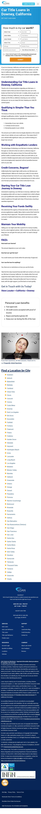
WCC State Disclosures (7, 695)
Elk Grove (10, 416)
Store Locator (7, 290)
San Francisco (12, 531)
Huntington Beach (13, 450)
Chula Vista (11, 392)
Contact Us (24, 635)
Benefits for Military (7, 648)
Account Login (6, 645)
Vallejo (9, 572)
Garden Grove (11, 439)
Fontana (10, 426)
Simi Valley (11, 552)
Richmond (10, 504)
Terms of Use (20, 792)
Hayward (10, 446)
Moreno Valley (12, 470)
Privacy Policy (27, 55)
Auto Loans (5, 626)
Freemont (10, 429)
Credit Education (25, 632)
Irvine (9, 453)
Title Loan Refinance (7, 635)
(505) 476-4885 (18, 758)
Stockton (10, 555)
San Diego (10, 528)
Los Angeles (11, 463)
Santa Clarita (11, 541)
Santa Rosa (11, 548)
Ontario (9, 484)
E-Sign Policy (17, 55)
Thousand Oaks (12, 565)
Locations (4, 651)
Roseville (10, 511)
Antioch (9, 378)
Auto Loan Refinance (7, 629)
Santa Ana (10, 538)
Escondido (10, 419)
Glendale (10, 443)
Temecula (10, 562)
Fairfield (9, 422)
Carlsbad (10, 388)
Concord (10, 399)
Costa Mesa (11, 405)
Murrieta (10, 473)
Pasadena (10, 494)
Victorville (10, 576)
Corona (9, 402)
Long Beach (11, 460)
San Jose (10, 535)
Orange (9, 487)
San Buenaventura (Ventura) (16, 524)
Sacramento (11, 514)
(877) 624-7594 (22, 610)
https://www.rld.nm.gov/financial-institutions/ (13, 760)
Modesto (10, 467)
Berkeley (10, 385)
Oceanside (10, 480)
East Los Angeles (13, 412)
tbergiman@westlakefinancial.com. (13, 747)
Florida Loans (5, 638)
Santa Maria (11, 545)
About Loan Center (26, 645)
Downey (9, 409)
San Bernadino (12, 521)
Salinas (9, 518)
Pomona (10, 497)
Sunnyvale (10, 558)
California (20, 290)
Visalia (9, 579)
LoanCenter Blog (25, 629)
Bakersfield (10, 382)
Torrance (10, 569)
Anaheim (10, 375)
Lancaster (10, 456)
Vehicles (4, 654)
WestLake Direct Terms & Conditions (12, 796)
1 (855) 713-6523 (28, 4)
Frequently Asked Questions (13, 363)
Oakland (10, 477)
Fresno (9, 433)
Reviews (23, 651)
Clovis (9, 395)
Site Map (4, 792)
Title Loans (5, 632)
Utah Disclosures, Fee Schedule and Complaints (15, 806)
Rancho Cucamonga (14, 501)
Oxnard (9, 490)
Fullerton (10, 436)
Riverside (10, 507)
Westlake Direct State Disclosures (25, 695)
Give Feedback (25, 648)
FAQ (22, 626)
